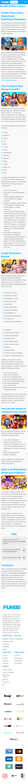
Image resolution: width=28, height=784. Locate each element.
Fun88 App (5, 646)
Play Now (14, 2)
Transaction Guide (7, 641)
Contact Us (5, 682)
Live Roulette (18, 663)
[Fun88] (5, 2)
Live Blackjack (18, 661)
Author (4, 649)
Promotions (5, 644)
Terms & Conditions (8, 672)
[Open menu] (25, 2)
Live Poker (17, 655)
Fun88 (3, 573)
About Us (5, 679)
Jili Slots (4, 655)
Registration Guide (7, 639)
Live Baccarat (18, 658)
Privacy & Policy (7, 669)
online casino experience (9, 80)
